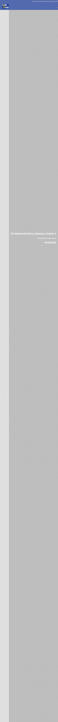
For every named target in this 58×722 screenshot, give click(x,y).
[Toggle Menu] (56, 7)
